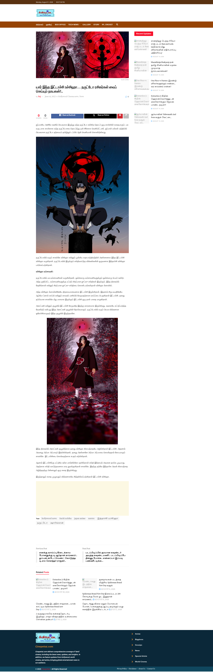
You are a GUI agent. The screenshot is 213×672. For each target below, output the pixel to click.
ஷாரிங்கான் (57, 523)
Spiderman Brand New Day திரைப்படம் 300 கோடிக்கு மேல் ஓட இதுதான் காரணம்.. (101, 597)
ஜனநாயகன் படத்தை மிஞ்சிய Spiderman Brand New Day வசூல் (110, 583)
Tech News (73, 25)
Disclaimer (132, 669)
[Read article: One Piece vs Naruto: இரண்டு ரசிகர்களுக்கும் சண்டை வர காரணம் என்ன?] (141, 84)
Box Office (60, 25)
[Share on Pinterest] (120, 116)
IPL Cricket (107, 25)
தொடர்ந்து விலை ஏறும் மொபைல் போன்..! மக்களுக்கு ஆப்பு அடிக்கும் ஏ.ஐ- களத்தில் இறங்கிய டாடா (103, 607)
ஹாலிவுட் (49, 25)
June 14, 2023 (50, 97)
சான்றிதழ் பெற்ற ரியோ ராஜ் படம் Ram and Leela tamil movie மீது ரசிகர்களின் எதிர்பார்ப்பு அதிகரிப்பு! (163, 47)
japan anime (79, 519)
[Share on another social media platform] (126, 116)
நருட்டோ (42, 523)
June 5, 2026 (61, 620)
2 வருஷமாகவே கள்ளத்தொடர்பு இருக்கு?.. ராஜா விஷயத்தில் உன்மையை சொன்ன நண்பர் (56, 617)
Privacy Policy (122, 669)
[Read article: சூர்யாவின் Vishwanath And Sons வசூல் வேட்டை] (141, 118)
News (81, 97)
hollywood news (49, 519)
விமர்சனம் (39, 25)
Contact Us (151, 669)
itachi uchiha (65, 519)
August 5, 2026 (48, 610)
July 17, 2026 (116, 610)
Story (96, 25)
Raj (39, 97)
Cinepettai (45, 669)
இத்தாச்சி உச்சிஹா (107, 519)
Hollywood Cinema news (68, 97)
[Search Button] (117, 24)
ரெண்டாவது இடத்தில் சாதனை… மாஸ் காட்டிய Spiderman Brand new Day (56, 607)
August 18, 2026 (61, 592)
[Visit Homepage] (45, 13)
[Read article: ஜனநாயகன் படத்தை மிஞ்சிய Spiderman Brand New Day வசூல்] (89, 583)
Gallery (87, 25)
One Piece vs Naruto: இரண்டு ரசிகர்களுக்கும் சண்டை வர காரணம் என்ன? (164, 84)
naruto (91, 519)
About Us (141, 669)
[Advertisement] (82, 107)
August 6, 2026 (108, 589)
